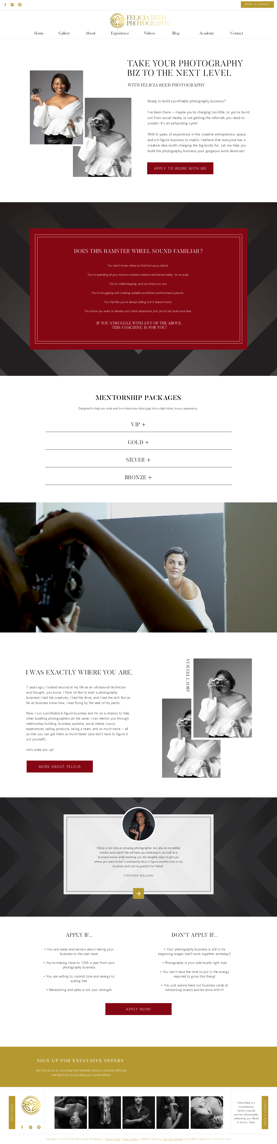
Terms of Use (113, 1139)
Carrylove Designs (173, 1139)
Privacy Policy (130, 1139)
